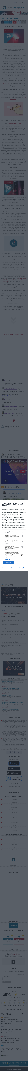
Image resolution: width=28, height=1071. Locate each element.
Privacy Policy (22, 567)
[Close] (24, 503)
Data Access (14, 567)
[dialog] (14, 535)
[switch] (22, 536)
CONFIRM (8, 562)
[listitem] (14, 532)
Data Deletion (5, 567)
